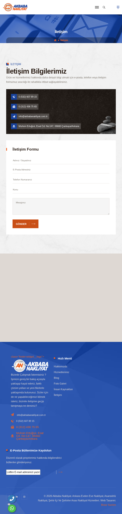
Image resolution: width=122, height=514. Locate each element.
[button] (97, 7)
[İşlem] (15, 7)
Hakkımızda (60, 366)
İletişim (64, 40)
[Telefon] (12, 499)
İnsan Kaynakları (63, 389)
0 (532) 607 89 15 (28, 96)
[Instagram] (24, 497)
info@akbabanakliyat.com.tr (33, 116)
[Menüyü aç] (118, 7)
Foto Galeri (60, 383)
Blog (56, 378)
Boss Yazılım (108, 505)
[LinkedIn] (17, 497)
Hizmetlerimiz (61, 372)
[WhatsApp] (12, 508)
